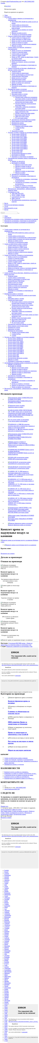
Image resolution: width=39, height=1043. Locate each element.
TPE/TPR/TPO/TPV (18, 193)
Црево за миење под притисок (21, 82)
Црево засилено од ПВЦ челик (21, 39)
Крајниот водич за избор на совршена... (16, 772)
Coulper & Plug (19, 127)
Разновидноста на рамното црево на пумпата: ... (19, 778)
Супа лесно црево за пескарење (17, 421)
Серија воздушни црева (19, 95)
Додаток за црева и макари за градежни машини (23, 132)
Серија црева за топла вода (20, 25)
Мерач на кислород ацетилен (19, 750)
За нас (6, 206)
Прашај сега (4, 806)
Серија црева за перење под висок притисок (21, 239)
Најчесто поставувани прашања (14, 205)
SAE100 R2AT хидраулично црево (18, 468)
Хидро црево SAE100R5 (19, 140)
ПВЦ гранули (16, 198)
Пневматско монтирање (19, 124)
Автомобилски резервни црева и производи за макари (21, 219)
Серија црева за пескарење (20, 54)
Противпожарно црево (19, 60)
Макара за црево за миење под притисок (24, 371)
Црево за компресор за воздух (14, 812)
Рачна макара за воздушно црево (22, 121)
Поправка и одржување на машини (22, 156)
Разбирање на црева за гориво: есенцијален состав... (20, 773)
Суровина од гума (13, 192)
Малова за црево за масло (23, 166)
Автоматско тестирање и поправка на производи (19, 222)
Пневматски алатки (18, 123)
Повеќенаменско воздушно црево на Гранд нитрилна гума (26, 110)
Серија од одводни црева (19, 52)
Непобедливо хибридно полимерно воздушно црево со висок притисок (26, 98)
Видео (6, 209)
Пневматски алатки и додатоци (14, 764)
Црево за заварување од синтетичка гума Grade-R (18, 733)
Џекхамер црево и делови (20, 94)
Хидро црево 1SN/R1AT (19, 134)
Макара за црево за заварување (24, 171)
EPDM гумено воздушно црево (25, 113)
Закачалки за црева (17, 131)
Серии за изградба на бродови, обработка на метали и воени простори (21, 69)
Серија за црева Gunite (18, 55)
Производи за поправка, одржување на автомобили (20, 221)
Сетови (17, 129)
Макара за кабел (20, 172)
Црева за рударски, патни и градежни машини (22, 268)
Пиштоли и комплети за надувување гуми (19, 646)
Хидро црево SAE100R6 (19, 142)
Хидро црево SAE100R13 (19, 147)
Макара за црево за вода (19, 33)
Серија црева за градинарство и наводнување (22, 237)
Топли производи (6, 809)
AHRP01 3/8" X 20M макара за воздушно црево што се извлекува (20, 475)
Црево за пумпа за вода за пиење (22, 81)
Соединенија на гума (18, 197)
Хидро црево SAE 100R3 (19, 137)
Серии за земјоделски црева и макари (19, 36)
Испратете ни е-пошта (8, 553)
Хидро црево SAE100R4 (19, 139)
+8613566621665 (29, 1)
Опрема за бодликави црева (23, 126)
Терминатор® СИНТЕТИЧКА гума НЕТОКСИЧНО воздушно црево (19, 511)
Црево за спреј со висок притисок (22, 41)
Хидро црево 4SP (17, 152)
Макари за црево (17, 46)
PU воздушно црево (21, 118)
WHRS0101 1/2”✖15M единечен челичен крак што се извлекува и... (20, 430)
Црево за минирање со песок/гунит (22, 74)
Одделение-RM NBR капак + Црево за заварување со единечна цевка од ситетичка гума (16, 644)
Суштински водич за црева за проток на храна (18, 775)
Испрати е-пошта (6, 817)
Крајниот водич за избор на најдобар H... (17, 777)
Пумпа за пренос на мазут (20, 811)
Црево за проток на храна (19, 42)
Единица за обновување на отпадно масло (18, 712)
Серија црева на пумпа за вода (21, 37)
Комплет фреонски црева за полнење (19, 525)
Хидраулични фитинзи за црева (21, 153)
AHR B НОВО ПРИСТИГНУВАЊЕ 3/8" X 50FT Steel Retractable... (20, 415)
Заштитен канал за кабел (15, 407)
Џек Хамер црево (6, 811)
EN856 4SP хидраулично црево (17, 459)
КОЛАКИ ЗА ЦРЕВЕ (18, 155)
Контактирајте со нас (10, 208)
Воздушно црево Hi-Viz (22, 115)
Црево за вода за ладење (19, 78)
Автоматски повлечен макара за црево (23, 119)
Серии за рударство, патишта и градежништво (18, 255)
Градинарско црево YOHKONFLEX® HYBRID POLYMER (19, 401)
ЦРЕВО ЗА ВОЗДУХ (18, 161)
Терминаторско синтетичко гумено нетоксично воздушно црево (26, 101)
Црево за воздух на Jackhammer (21, 50)
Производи (7, 17)
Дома (6, 15)
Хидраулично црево (19, 814)
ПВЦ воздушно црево (22, 116)
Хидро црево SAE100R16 (19, 148)
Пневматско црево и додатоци (17, 89)
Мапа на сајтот (16, 809)
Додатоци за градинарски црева (21, 34)
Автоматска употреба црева (20, 174)
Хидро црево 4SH (17, 150)
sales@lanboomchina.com (13, 1)
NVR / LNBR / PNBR (18, 195)
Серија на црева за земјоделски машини (24, 44)
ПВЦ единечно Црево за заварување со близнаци (17, 723)
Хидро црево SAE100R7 (19, 144)
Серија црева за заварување (20, 73)
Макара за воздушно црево (23, 164)
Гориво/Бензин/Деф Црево (20, 76)
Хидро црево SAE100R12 (19, 145)
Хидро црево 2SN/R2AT (19, 135)
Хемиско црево (16, 71)
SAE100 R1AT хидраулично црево (18, 463)
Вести (6, 203)
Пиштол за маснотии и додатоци (25, 187)
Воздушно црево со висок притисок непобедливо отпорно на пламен (23, 302)
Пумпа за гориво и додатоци (24, 185)
